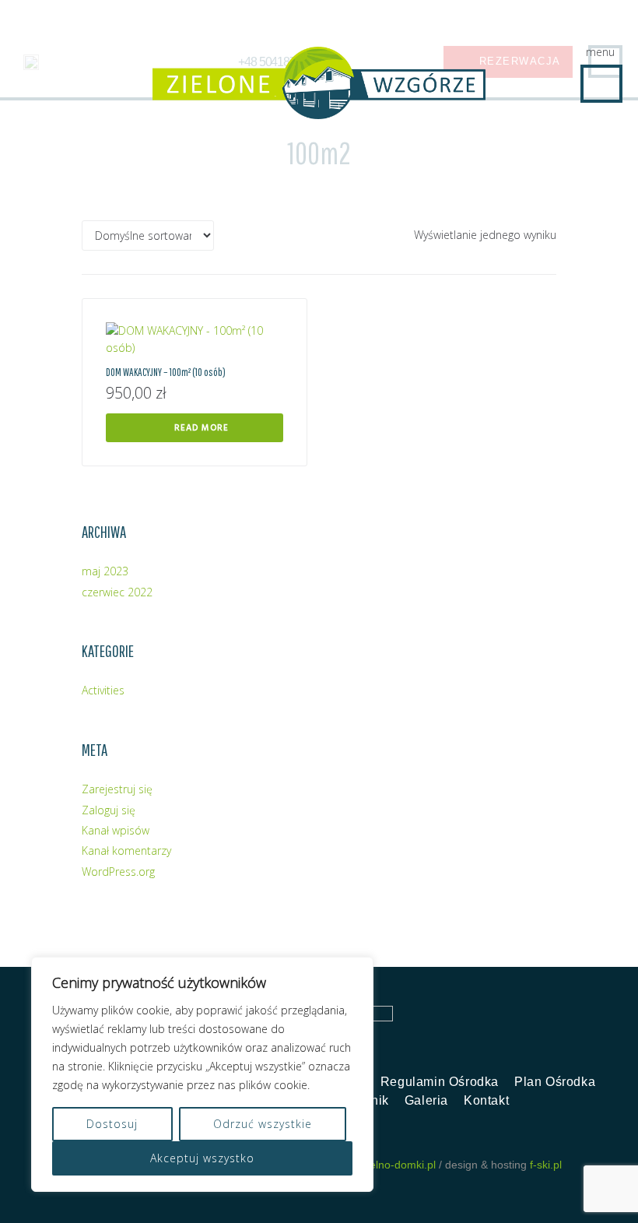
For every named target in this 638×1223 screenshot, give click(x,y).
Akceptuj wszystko (202, 1158)
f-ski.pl (546, 1164)
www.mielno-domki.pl (384, 1164)
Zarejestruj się (117, 789)
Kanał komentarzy (126, 850)
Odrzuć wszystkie (262, 1123)
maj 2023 (105, 571)
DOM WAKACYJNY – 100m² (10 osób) (166, 372)
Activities (103, 690)
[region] (202, 1074)
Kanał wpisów (115, 830)
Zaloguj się (108, 810)
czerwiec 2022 (117, 592)
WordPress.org (118, 871)
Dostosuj (112, 1123)
